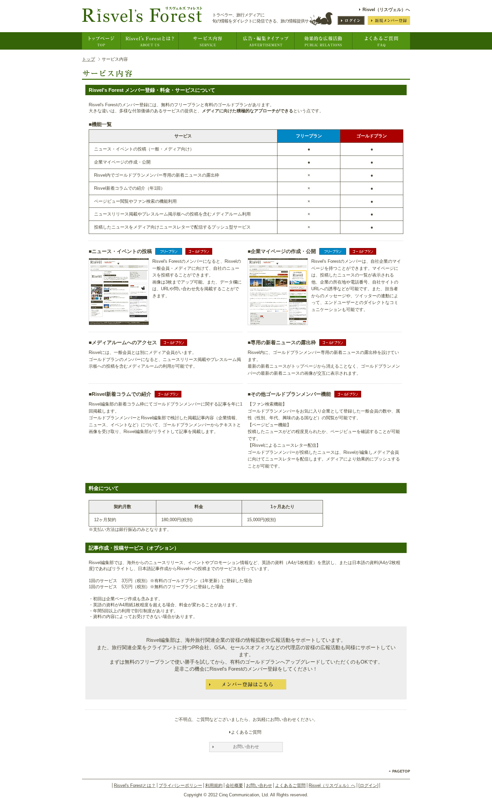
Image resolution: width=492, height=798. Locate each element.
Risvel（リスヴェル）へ (386, 9)
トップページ (101, 41)
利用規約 (214, 785)
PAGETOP (401, 771)
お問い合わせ (259, 785)
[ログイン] (368, 785)
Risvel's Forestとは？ (149, 41)
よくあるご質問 (381, 41)
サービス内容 (207, 41)
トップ (88, 59)
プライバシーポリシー (180, 785)
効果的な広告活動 (323, 41)
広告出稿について (265, 41)
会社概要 (234, 785)
